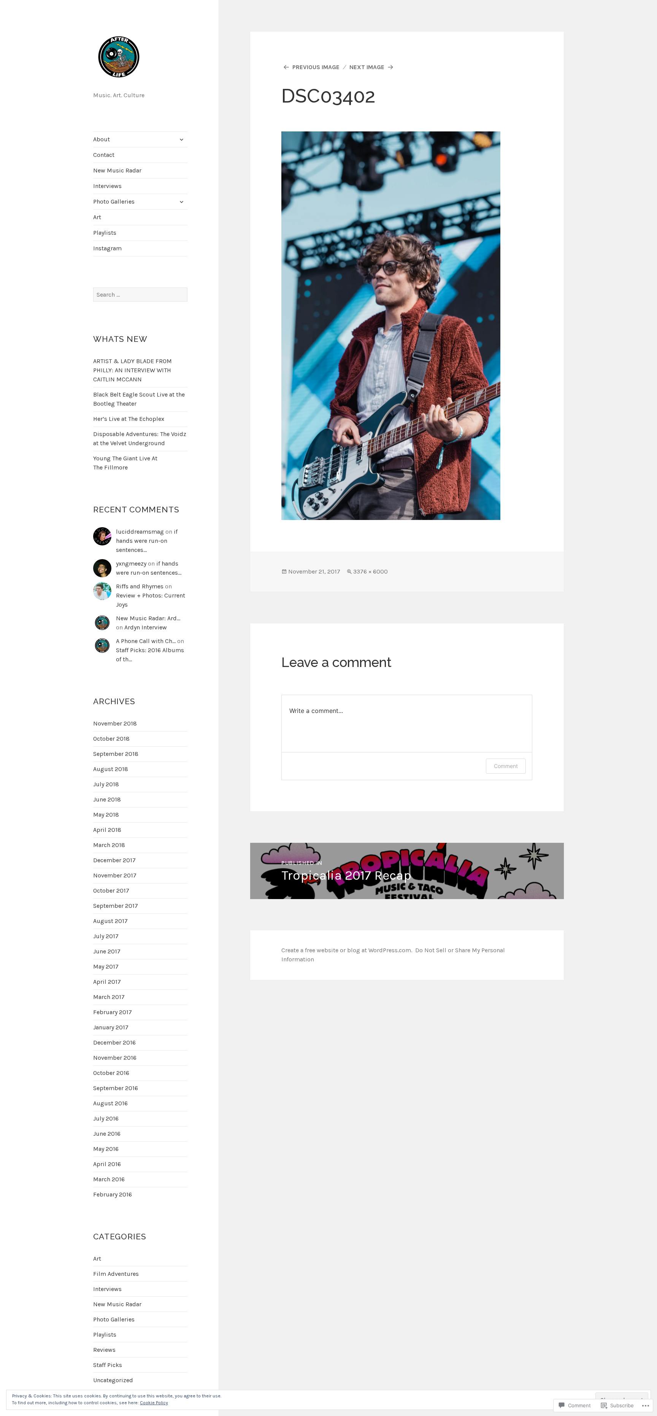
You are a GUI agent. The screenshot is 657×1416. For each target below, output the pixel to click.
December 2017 (114, 860)
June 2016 (107, 1133)
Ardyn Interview (145, 627)
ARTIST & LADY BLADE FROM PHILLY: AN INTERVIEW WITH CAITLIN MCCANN (132, 370)
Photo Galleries (114, 201)
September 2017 (115, 905)
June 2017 (107, 951)
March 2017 (109, 996)
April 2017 (107, 981)
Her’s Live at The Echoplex (128, 418)
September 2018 (115, 753)
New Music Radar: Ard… (148, 618)
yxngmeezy (131, 563)
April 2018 (107, 829)
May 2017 (106, 966)
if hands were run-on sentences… (147, 540)
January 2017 (111, 1027)
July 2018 (106, 784)
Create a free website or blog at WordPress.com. (346, 950)
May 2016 (106, 1148)
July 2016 (106, 1118)
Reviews (104, 1349)
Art (97, 217)
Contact (103, 154)
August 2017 (110, 921)
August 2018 (110, 769)
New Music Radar (117, 170)
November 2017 (114, 875)
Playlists (104, 232)
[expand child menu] (181, 139)
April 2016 (107, 1164)
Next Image (366, 67)
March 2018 (109, 845)
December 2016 (114, 1042)
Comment (506, 766)
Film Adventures (116, 1273)
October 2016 (111, 1072)
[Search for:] (140, 294)
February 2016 (112, 1194)
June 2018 (107, 799)
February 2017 (112, 1012)
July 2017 (106, 936)
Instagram (107, 248)
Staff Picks (107, 1365)
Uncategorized (113, 1380)
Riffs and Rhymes (139, 586)
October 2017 (111, 890)
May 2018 (106, 814)
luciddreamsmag (140, 531)
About (101, 139)
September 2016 (115, 1088)
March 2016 (109, 1179)
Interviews (107, 186)
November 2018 (115, 723)
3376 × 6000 (370, 571)
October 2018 (111, 738)
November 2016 (114, 1057)
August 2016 (110, 1103)
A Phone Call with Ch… (146, 641)
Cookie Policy (154, 1402)
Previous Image (316, 67)
